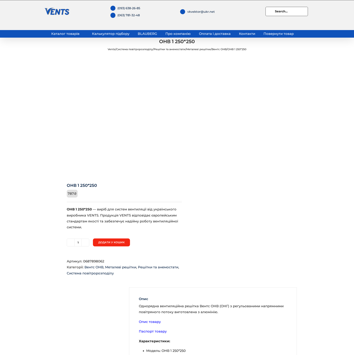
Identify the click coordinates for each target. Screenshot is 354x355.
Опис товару (150, 322)
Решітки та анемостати (169, 49)
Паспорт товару (153, 331)
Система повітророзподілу (134, 49)
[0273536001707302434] (114, 116)
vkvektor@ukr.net (201, 11)
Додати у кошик (111, 242)
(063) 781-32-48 (128, 15)
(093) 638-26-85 (128, 8)
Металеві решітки (198, 49)
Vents (111, 49)
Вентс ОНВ (219, 49)
